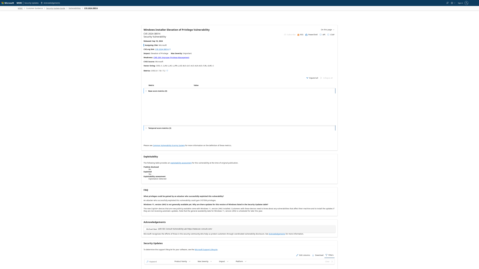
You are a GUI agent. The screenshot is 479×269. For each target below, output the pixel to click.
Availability (154, 123)
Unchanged (199, 111)
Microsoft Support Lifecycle (206, 249)
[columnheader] (170, 85)
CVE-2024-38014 (163, 49)
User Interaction (156, 107)
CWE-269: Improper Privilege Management (171, 57)
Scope (152, 111)
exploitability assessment (181, 163)
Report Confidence (156, 140)
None (197, 107)
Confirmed (199, 140)
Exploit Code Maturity (157, 132)
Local (197, 95)
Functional (198, 132)
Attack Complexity (156, 99)
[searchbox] (160, 262)
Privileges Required (157, 103)
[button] (193, 85)
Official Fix (198, 136)
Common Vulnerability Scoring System (169, 145)
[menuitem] (19, 3)
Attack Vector (154, 95)
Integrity (153, 119)
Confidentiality (155, 115)
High (197, 115)
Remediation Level (156, 136)
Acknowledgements (277, 234)
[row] (239, 90)
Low (196, 99)
